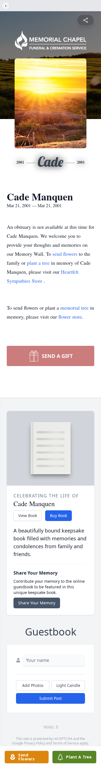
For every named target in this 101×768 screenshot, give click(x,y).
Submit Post (50, 698)
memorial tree (74, 307)
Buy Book (58, 515)
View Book (27, 515)
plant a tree (39, 262)
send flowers (65, 253)
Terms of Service (66, 743)
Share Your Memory (36, 602)
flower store (70, 316)
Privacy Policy (34, 743)
